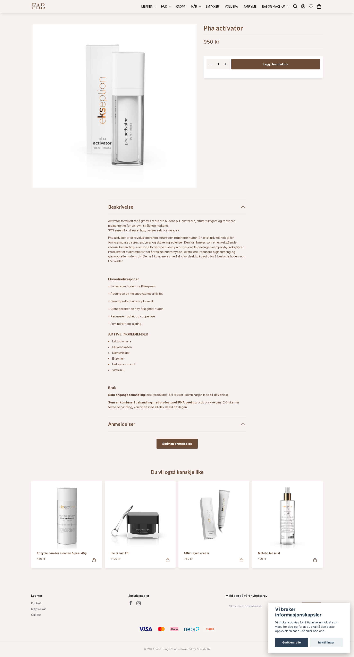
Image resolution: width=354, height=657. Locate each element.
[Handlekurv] (319, 6)
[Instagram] (138, 603)
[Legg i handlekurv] (94, 560)
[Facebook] (130, 603)
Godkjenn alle (291, 642)
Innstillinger (326, 642)
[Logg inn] (303, 6)
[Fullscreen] (114, 106)
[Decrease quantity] (211, 64)
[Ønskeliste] (311, 6)
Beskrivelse (120, 207)
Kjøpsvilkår (38, 609)
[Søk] (295, 6)
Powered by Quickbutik (195, 649)
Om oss (36, 614)
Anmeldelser (121, 424)
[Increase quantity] (225, 64)
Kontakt (36, 603)
